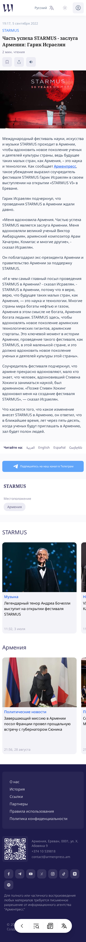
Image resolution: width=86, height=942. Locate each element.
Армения (14, 507)
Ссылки (16, 796)
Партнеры (19, 803)
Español (59, 447)
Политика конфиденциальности (38, 818)
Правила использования (32, 811)
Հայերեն (75, 447)
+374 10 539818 (43, 851)
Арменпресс (65, 166)
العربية (30, 447)
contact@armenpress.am (51, 857)
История (17, 789)
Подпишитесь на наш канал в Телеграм (46, 466)
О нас (14, 781)
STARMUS (14, 532)
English (44, 447)
